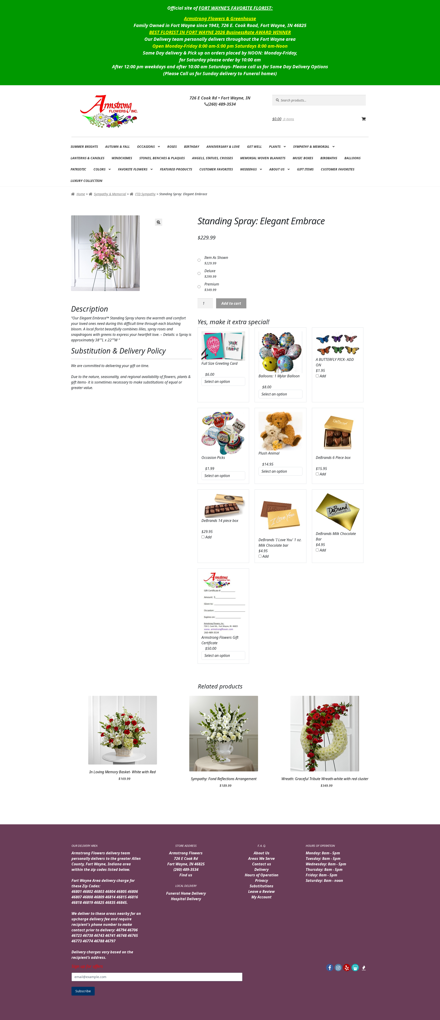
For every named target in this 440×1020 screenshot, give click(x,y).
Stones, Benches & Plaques (162, 158)
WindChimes (122, 158)
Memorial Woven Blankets (262, 158)
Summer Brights (84, 146)
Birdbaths (328, 158)
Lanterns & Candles (87, 158)
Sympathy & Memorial (311, 146)
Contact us (261, 863)
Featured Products (176, 169)
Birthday (191, 146)
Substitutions (261, 885)
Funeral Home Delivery (186, 893)
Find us (185, 874)
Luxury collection (86, 180)
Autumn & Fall (117, 146)
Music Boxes (303, 158)
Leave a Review (261, 891)
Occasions (146, 146)
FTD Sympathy (145, 194)
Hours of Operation (261, 874)
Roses (172, 146)
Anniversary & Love (223, 146)
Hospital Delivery (186, 898)
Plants (274, 146)
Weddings (248, 169)
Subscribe (83, 991)
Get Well (254, 146)
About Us (276, 169)
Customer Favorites (216, 169)
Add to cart (231, 303)
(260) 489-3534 (185, 869)
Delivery (261, 869)
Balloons (352, 158)
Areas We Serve (261, 858)
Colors (99, 169)
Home (81, 194)
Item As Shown (216, 257)
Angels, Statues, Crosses (212, 158)
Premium (211, 284)
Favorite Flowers (132, 169)
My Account (261, 896)
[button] (158, 222)
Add (322, 375)
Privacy (261, 880)
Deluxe (209, 270)
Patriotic (78, 169)
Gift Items (305, 169)
